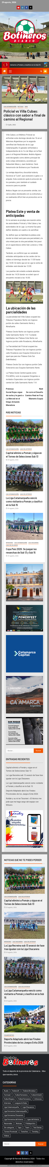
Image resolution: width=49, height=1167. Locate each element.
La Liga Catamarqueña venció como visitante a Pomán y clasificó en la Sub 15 (24, 501)
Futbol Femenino (21, 1095)
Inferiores (9, 542)
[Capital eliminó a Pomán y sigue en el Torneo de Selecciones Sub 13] (24, 432)
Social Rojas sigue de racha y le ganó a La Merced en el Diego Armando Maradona (15, 397)
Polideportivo (9, 1035)
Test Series (37, 1128)
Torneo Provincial (10, 1132)
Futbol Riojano (9, 1099)
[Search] (41, 71)
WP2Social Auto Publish (15, 1166)
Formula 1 (8, 1095)
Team (27, 1128)
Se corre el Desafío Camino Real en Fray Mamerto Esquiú (34, 394)
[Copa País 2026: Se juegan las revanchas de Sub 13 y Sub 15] (24, 526)
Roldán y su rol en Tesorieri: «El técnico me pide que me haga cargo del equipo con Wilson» (24, 801)
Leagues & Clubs (21, 1103)
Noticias (20, 106)
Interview (7, 1103)
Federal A (15, 1091)
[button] (10, 71)
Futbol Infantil (36, 1095)
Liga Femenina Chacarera (13, 1115)
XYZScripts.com (37, 1166)
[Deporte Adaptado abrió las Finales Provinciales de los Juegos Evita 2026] (24, 1018)
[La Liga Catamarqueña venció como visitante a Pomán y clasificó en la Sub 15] (24, 477)
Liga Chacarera (33, 542)
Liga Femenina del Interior (13, 1119)
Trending (35, 1132)
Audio (6, 1091)
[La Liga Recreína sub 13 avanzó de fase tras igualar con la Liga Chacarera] (24, 925)
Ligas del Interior (26, 449)
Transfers (24, 1132)
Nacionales (8, 1123)
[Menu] (10, 71)
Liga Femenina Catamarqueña (15, 1111)
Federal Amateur (29, 1091)
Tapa (26, 106)
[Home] (4, 71)
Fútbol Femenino (24, 1099)
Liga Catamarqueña (10, 106)
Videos (6, 1136)
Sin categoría (9, 1128)
